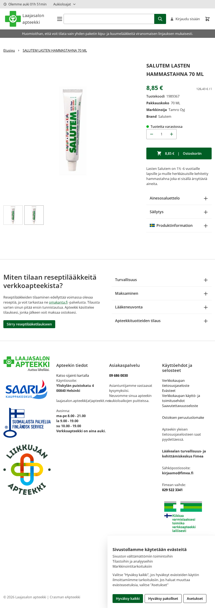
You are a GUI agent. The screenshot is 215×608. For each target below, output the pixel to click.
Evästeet (169, 390)
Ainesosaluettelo (165, 198)
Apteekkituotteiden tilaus (138, 320)
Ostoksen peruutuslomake (183, 417)
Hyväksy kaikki (128, 598)
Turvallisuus (126, 279)
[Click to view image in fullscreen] (72, 130)
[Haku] (160, 19)
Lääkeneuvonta (129, 306)
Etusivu (9, 50)
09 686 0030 (118, 375)
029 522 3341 (172, 490)
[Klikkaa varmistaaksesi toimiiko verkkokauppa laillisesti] (187, 516)
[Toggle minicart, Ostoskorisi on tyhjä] (207, 19)
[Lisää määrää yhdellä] (171, 134)
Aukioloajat (62, 4)
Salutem (164, 116)
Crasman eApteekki (65, 597)
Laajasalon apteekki (33, 19)
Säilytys (157, 211)
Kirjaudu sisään (188, 19)
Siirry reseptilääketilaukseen (29, 324)
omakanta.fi (58, 302)
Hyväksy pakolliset (163, 598)
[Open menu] (59, 19)
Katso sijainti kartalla (72, 375)
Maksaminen (126, 293)
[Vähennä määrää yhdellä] (151, 134)
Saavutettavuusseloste (180, 405)
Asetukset (195, 598)
